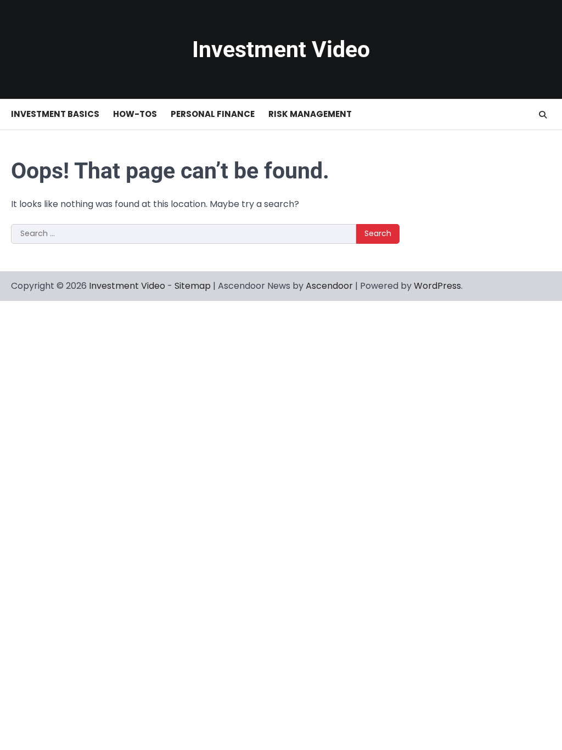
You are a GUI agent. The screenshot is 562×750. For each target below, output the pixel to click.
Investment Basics (55, 114)
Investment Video (281, 49)
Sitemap (193, 285)
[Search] (543, 115)
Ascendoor (329, 285)
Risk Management (310, 114)
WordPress (437, 285)
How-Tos (135, 114)
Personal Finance (213, 114)
